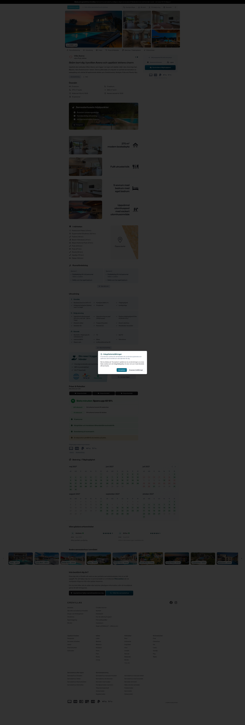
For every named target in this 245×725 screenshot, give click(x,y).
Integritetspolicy (119, 364)
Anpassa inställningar (136, 370)
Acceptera (121, 370)
